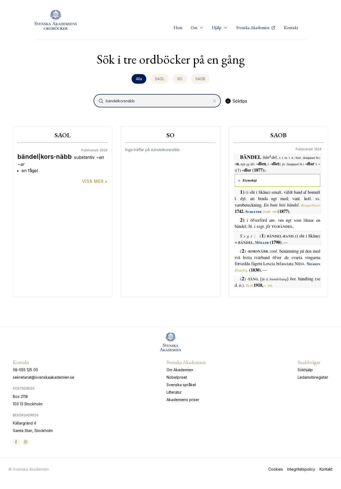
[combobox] (158, 101)
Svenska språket (181, 384)
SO (179, 78)
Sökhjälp (305, 369)
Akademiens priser (183, 399)
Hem (178, 27)
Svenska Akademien (253, 27)
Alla (139, 78)
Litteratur (174, 392)
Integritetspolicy (301, 469)
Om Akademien (180, 369)
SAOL (159, 78)
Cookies (275, 469)
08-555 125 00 (25, 369)
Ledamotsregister (313, 377)
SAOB (200, 78)
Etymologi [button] (250, 180)
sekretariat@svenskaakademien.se (43, 377)
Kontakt (291, 27)
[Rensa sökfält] (214, 101)
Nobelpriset (177, 377)
